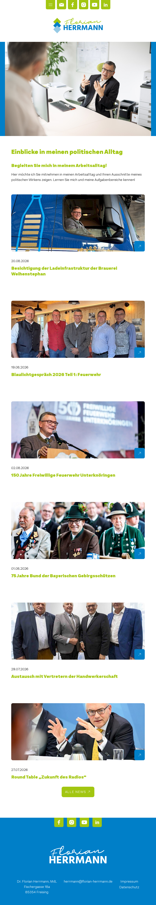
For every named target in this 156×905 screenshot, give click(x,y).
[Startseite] (78, 25)
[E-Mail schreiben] (61, 4)
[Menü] (50, 4)
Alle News (75, 792)
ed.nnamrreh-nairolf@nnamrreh (88, 881)
